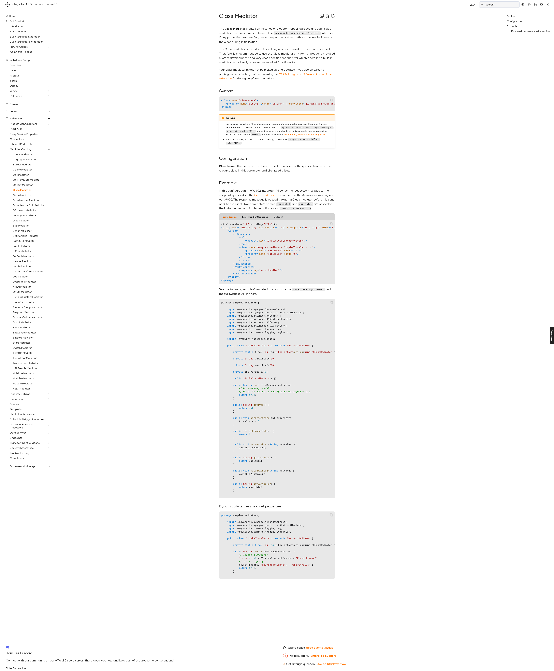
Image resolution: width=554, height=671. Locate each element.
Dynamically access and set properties (530, 31)
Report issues (296, 647)
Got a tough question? (301, 664)
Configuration (515, 21)
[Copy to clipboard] (332, 100)
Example (512, 26)
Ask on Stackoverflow (331, 664)
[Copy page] (322, 16)
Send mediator (264, 195)
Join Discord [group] (14, 668)
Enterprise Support (323, 655)
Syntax (511, 16)
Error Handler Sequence (255, 217)
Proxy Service (229, 217)
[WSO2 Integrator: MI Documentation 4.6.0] (7, 4)
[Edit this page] (333, 16)
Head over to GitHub (319, 647)
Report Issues (552, 335)
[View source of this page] (327, 16)
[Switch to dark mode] (522, 4)
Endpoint (278, 217)
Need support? (299, 655)
